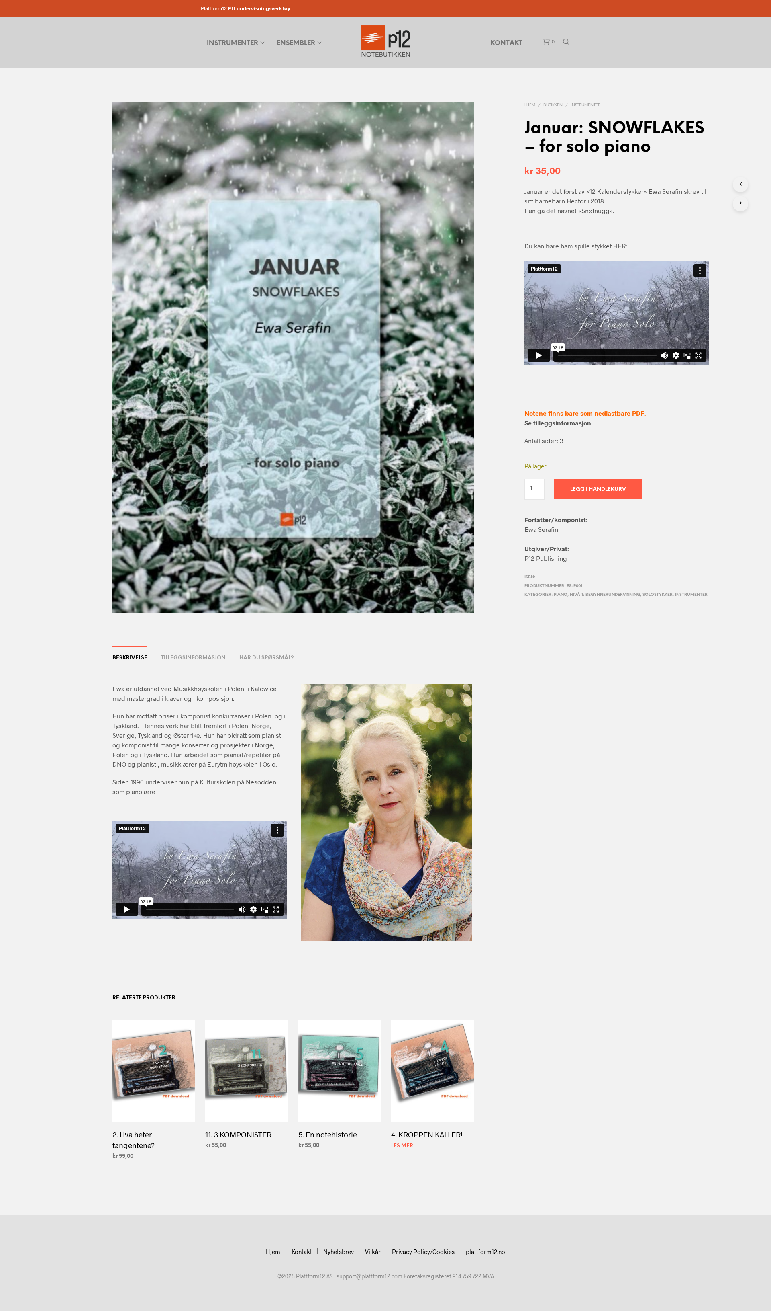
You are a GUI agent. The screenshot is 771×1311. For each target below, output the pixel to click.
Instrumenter (232, 43)
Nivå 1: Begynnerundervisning (605, 595)
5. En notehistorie (327, 1134)
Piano (560, 595)
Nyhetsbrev (338, 1251)
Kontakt (506, 43)
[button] (549, 42)
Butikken (553, 105)
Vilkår (373, 1251)
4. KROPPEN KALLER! (427, 1134)
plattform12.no (485, 1251)
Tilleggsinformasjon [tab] (193, 658)
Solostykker (657, 595)
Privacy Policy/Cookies (423, 1251)
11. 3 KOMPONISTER (238, 1134)
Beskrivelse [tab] (129, 658)
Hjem (529, 105)
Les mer (402, 1146)
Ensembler (296, 43)
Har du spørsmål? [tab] (266, 658)
